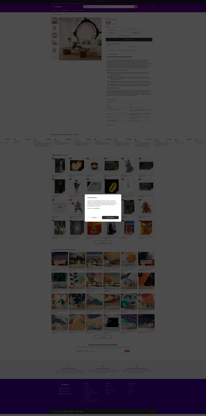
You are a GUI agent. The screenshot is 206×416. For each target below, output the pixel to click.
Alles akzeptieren (110, 217)
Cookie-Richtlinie (96, 208)
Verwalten (94, 217)
